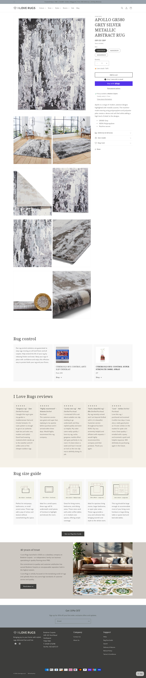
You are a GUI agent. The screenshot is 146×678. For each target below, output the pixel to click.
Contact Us (77, 637)
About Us (76, 640)
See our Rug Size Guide (73, 534)
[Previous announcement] (14, 2)
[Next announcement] (132, 2)
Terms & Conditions (109, 654)
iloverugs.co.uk (22, 673)
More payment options (113, 88)
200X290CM (101, 55)
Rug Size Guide (108, 640)
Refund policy (31, 673)
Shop (58, 377)
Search (105, 644)
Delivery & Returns (109, 647)
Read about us (28, 586)
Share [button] (99, 149)
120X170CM (101, 50)
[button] (42, 8)
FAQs (105, 637)
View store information (104, 99)
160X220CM (114, 50)
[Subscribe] (88, 621)
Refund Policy (107, 651)
